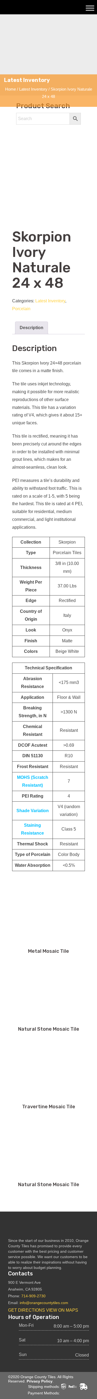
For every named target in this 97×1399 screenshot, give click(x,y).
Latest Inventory (33, 89)
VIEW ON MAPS (62, 1310)
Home (10, 89)
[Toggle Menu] (90, 8)
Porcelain (21, 308)
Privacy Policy (40, 1381)
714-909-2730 (33, 1296)
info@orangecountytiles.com (44, 1303)
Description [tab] (31, 327)
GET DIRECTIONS (26, 1310)
